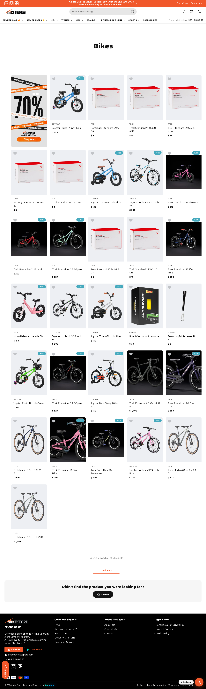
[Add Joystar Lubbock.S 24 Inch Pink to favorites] (131, 421)
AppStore (15, 650)
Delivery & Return (65, 638)
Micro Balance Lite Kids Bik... (28, 336)
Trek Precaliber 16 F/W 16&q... (180, 271)
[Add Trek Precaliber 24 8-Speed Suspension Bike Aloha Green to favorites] (53, 220)
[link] (29, 111)
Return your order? (66, 629)
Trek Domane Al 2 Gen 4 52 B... (144, 405)
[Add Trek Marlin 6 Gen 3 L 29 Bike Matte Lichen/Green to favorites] (15, 488)
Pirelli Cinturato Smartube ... (144, 338)
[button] (198, 11)
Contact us (196, 3)
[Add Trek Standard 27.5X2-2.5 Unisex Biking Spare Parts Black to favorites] (131, 220)
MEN (53, 20)
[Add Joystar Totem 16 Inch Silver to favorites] (92, 287)
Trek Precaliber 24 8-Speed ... (67, 271)
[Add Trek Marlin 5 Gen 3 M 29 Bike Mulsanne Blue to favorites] (15, 421)
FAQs (57, 625)
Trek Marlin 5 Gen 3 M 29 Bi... (27, 472)
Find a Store (183, 3)
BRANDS (91, 20)
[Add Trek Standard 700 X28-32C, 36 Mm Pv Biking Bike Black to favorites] (131, 79)
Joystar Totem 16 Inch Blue (106, 202)
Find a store (61, 633)
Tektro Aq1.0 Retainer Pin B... (182, 338)
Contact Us (110, 629)
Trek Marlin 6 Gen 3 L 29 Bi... (29, 537)
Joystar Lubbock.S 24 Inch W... (144, 204)
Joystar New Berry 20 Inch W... (105, 405)
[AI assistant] (199, 682)
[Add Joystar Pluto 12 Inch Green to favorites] (15, 354)
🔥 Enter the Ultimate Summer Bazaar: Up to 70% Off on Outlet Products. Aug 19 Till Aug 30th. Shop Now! (104, 3)
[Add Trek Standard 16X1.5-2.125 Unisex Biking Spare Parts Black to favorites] (53, 153)
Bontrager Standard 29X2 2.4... (105, 129)
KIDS (78, 20)
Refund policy (143, 685)
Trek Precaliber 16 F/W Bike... (64, 472)
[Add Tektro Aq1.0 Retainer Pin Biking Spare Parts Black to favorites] (169, 287)
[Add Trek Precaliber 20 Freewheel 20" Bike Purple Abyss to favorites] (92, 421)
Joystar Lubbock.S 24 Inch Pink (144, 472)
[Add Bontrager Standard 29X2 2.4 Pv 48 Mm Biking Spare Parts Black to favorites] (92, 79)
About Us (109, 625)
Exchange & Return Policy (169, 625)
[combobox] (98, 11)
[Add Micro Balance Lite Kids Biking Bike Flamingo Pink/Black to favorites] (15, 287)
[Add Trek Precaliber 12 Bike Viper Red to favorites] (15, 220)
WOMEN (65, 20)
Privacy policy (159, 685)
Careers (108, 633)
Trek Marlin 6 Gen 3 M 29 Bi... (182, 472)
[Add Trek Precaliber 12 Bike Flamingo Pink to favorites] (169, 153)
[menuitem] (78, 625)
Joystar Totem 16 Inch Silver (106, 336)
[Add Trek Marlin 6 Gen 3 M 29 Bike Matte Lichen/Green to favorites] (169, 421)
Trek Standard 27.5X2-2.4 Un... (105, 271)
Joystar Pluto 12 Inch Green (29, 403)
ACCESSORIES (150, 20)
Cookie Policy (161, 633)
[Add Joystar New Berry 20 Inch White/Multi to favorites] (92, 354)
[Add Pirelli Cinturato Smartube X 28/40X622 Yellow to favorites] (131, 287)
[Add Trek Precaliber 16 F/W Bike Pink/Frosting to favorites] (53, 421)
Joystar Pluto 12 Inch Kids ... (67, 128)
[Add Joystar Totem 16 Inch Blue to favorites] (92, 153)
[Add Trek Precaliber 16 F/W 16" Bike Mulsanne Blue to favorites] (169, 220)
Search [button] (105, 594)
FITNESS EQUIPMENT (111, 20)
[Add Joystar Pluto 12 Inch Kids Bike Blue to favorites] (53, 79)
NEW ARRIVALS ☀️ (35, 20)
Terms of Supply (163, 629)
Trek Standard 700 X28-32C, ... (143, 129)
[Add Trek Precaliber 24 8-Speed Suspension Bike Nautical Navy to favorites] (53, 354)
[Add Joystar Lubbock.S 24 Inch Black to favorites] (53, 287)
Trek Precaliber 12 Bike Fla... (183, 202)
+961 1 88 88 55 (195, 20)
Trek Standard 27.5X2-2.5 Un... (143, 271)
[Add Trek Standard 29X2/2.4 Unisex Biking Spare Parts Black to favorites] (169, 79)
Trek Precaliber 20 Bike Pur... (181, 405)
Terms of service (176, 685)
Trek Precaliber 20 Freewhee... (101, 472)
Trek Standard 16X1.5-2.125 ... (67, 202)
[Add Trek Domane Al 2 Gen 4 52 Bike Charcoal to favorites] (131, 354)
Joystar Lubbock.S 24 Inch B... (67, 338)
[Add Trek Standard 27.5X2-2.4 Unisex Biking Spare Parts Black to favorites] (92, 220)
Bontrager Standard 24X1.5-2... (28, 204)
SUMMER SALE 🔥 (11, 20)
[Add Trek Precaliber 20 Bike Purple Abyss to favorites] (169, 354)
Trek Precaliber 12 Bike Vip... (29, 269)
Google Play (36, 650)
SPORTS (132, 20)
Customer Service (64, 642)
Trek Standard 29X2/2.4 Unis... (181, 129)
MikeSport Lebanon (22, 685)
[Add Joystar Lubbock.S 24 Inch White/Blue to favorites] (131, 153)
